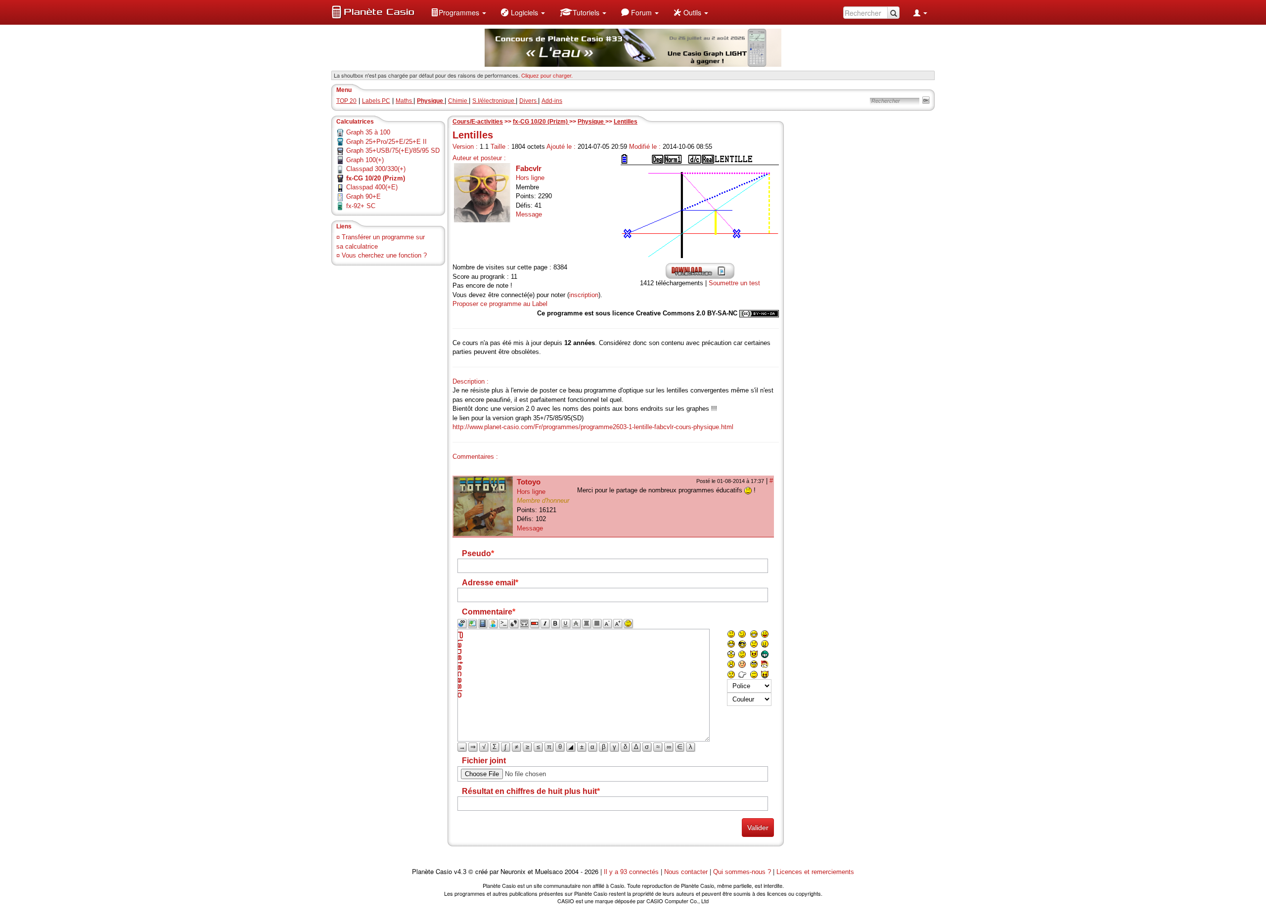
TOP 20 (346, 100)
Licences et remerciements (815, 872)
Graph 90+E (363, 196)
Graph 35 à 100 (368, 132)
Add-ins (552, 100)
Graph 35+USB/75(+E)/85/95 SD (393, 150)
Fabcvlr (529, 168)
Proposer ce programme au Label (499, 303)
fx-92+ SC (360, 206)
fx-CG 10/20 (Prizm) (541, 121)
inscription (583, 295)
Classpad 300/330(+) (376, 169)
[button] (458, 12)
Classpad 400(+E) (372, 187)
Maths (404, 100)
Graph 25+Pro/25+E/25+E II (386, 141)
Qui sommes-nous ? (742, 872)
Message (529, 214)
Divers (528, 100)
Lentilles (625, 121)
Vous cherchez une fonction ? (384, 255)
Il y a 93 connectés (632, 872)
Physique (591, 121)
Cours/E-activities (477, 121)
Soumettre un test (734, 283)
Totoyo (529, 482)
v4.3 (460, 872)
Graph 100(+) (365, 160)
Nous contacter (686, 872)
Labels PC (376, 100)
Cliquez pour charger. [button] (547, 75)
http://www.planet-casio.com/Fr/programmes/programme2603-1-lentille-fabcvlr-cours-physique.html (592, 427)
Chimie (458, 100)
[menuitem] (458, 12)
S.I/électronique (494, 100)
